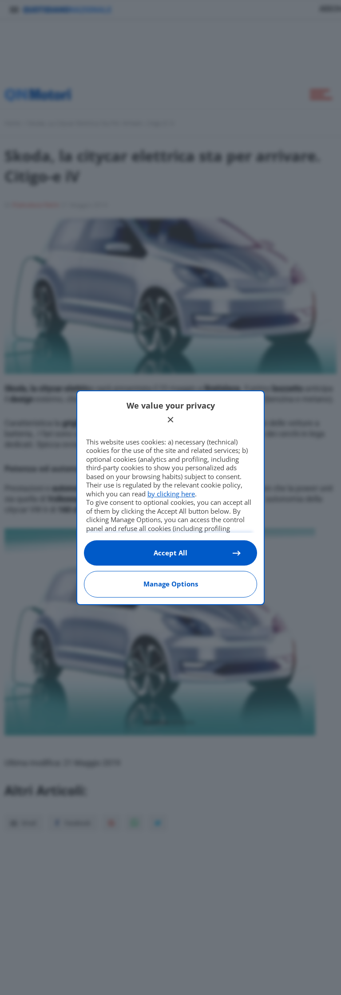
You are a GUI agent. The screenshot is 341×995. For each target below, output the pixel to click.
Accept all (170, 552)
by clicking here (171, 493)
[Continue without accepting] (170, 419)
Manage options (170, 583)
